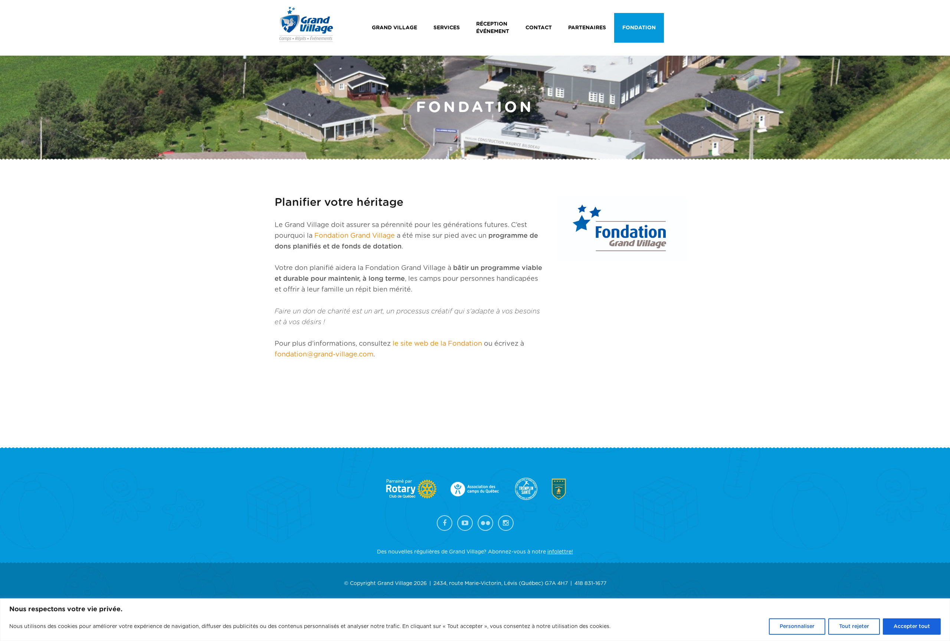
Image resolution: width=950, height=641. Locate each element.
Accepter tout (912, 626)
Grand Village (394, 27)
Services (446, 27)
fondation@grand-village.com (324, 354)
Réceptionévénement (492, 28)
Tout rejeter (854, 626)
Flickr (485, 523)
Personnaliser (797, 626)
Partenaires (587, 27)
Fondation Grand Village (354, 236)
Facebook (444, 523)
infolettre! (560, 552)
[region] (475, 619)
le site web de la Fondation (437, 344)
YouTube (465, 523)
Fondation (639, 27)
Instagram (506, 523)
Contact (538, 27)
